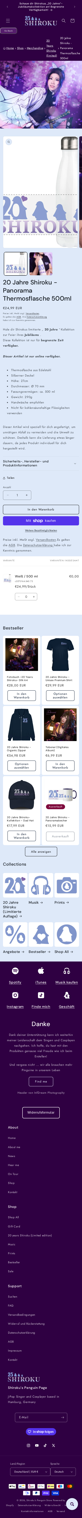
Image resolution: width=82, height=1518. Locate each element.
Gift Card (14, 1226)
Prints (60, 902)
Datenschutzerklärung (37, 316)
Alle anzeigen (41, 851)
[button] (8, 20)
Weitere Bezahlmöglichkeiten (41, 530)
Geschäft (67, 1006)
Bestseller (37, 952)
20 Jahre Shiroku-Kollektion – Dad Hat (20, 819)
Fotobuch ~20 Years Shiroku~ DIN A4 (20, 678)
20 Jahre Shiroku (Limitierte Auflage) (12, 909)
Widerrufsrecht (53, 1505)
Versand (61, 1511)
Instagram (15, 1006)
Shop (20, 48)
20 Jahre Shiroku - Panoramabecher (57, 819)
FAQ (11, 1306)
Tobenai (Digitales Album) (57, 749)
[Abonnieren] (62, 1417)
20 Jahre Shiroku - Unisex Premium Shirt (59, 678)
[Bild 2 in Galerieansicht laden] (41, 263)
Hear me (13, 1165)
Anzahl (7, 487)
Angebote (11, 952)
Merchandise (35, 48)
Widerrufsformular (41, 1112)
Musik (34, 902)
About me (14, 1147)
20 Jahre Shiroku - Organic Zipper (19, 749)
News (11, 1156)
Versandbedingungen (21, 1315)
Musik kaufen (67, 982)
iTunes (41, 982)
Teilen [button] (11, 478)
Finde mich (41, 1006)
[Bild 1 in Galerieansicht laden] (15, 263)
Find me (41, 1081)
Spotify (15, 982)
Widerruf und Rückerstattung (26, 1324)
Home (10, 48)
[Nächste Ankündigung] (74, 6)
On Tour (13, 1174)
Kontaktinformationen (32, 1511)
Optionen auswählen (60, 696)
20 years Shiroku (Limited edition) (30, 1235)
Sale (10, 1271)
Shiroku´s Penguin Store (39, 1500)
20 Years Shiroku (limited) (51, 48)
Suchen (12, 1297)
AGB (19, 316)
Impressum (15, 1351)
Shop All (62, 952)
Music (12, 1244)
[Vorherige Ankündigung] (7, 6)
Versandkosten (32, 313)
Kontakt (12, 1192)
